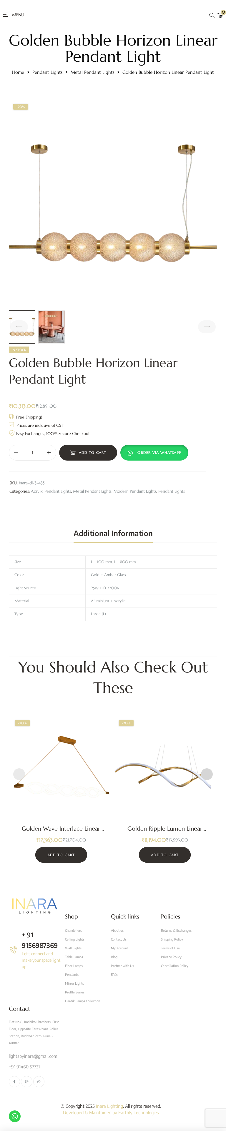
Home (18, 72)
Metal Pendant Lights (92, 72)
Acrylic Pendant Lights (51, 491)
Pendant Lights (47, 72)
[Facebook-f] (14, 1081)
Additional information (113, 533)
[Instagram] (26, 1081)
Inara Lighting (109, 1106)
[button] (155, 453)
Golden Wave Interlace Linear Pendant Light (61, 832)
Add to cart (93, 452)
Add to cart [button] (61, 855)
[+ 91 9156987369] (13, 949)
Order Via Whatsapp (159, 452)
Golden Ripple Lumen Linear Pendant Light (164, 832)
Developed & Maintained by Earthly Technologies (111, 1112)
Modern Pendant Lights (135, 491)
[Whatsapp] (38, 1081)
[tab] (113, 533)
